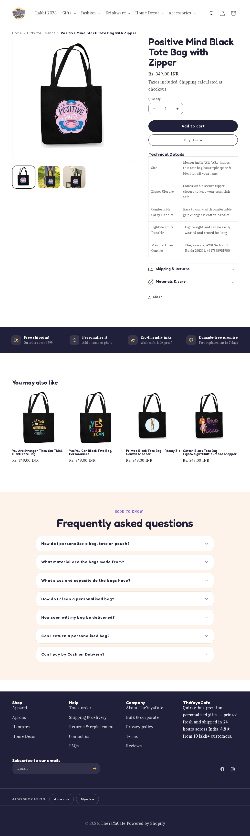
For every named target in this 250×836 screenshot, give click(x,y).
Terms (132, 736)
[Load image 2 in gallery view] (49, 177)
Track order (80, 708)
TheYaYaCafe (113, 823)
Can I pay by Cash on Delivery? (73, 654)
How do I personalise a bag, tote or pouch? (85, 543)
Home (17, 33)
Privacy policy (139, 727)
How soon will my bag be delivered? (78, 617)
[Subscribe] (94, 768)
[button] (69, 13)
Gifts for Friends (41, 33)
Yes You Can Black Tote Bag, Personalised (90, 452)
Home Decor (24, 736)
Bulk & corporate (142, 717)
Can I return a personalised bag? (75, 635)
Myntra (87, 799)
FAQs (74, 746)
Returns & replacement (91, 727)
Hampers (21, 727)
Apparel (19, 708)
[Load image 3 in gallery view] (74, 177)
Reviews (134, 746)
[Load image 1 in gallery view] (23, 177)
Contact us (79, 736)
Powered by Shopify (146, 823)
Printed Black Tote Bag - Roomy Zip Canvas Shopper (153, 452)
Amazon (61, 799)
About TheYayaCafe (144, 708)
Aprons (19, 717)
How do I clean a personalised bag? (77, 598)
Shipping (188, 82)
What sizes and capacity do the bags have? (86, 580)
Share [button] (157, 297)
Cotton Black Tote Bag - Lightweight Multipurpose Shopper (210, 452)
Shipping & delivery (88, 717)
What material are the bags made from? (82, 561)
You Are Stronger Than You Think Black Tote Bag (37, 452)
